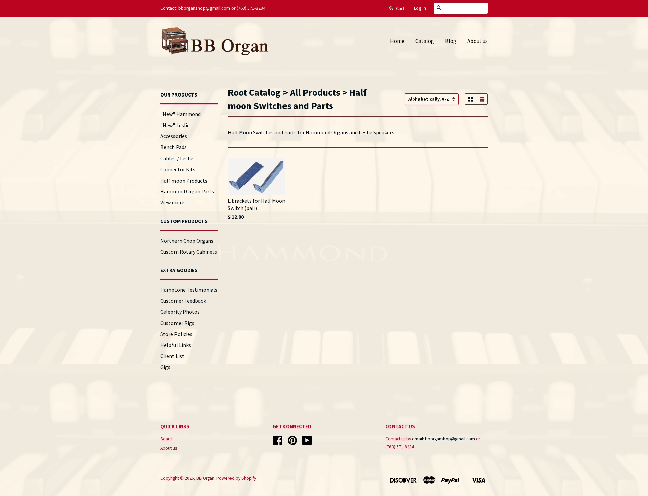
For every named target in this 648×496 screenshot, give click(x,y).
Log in (420, 8)
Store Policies (176, 334)
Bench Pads (173, 147)
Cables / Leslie (176, 158)
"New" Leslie (175, 125)
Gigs (165, 367)
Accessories (173, 136)
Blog (450, 40)
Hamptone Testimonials (188, 289)
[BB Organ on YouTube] (307, 443)
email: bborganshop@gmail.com (443, 439)
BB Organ (205, 478)
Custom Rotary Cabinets (188, 251)
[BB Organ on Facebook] (278, 443)
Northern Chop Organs (186, 240)
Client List (172, 356)
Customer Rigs (177, 323)
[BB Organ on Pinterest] (292, 443)
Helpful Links (175, 344)
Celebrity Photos (180, 311)
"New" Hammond (180, 114)
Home (397, 40)
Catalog (424, 40)
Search (167, 439)
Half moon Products (183, 180)
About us (477, 40)
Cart (399, 8)
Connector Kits (177, 169)
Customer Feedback (183, 300)
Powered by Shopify (236, 478)
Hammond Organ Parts (187, 191)
